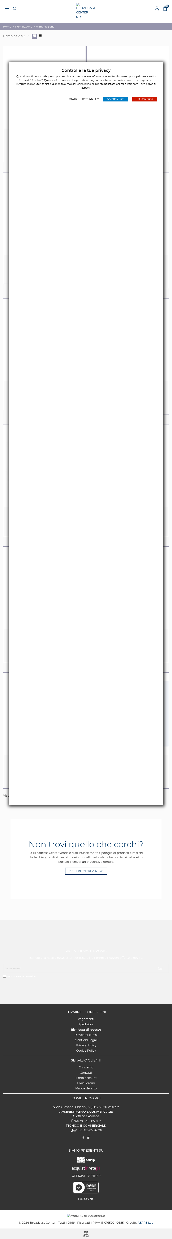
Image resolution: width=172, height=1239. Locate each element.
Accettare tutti (115, 99)
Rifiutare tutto (145, 99)
